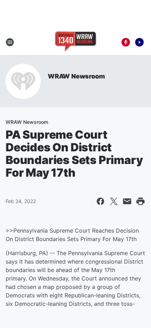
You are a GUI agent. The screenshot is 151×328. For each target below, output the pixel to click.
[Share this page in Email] (127, 201)
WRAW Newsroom (76, 76)
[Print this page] (140, 201)
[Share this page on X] (114, 201)
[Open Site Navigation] (10, 42)
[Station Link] (76, 42)
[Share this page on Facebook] (100, 201)
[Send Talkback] (126, 42)
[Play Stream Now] (139, 42)
